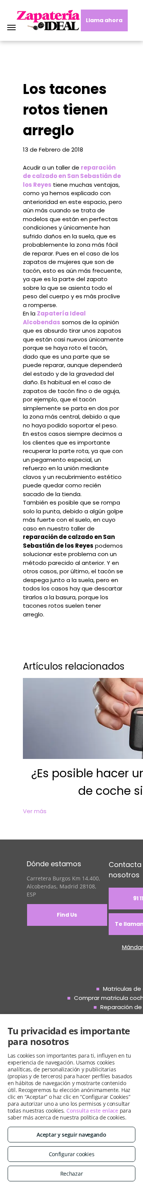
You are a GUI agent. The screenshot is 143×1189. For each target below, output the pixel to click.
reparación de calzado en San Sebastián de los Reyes (72, 176)
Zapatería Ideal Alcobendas (54, 317)
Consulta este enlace (92, 1110)
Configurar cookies (72, 1154)
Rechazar (71, 1173)
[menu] (11, 27)
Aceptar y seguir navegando (71, 1134)
